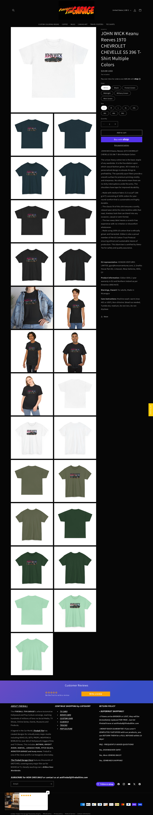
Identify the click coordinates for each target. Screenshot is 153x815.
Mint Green (108, 98)
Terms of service (70, 814)
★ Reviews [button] (151, 409)
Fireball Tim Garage (22, 814)
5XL (122, 113)
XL (126, 108)
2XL (134, 108)
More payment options (121, 145)
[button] (13, 10)
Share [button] (106, 316)
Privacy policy (58, 814)
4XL (113, 113)
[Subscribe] (51, 784)
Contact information (83, 814)
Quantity (104, 119)
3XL (105, 113)
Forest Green (130, 88)
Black (116, 88)
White (106, 88)
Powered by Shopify (34, 814)
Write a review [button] (95, 694)
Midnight (107, 93)
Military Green (122, 93)
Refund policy (47, 814)
